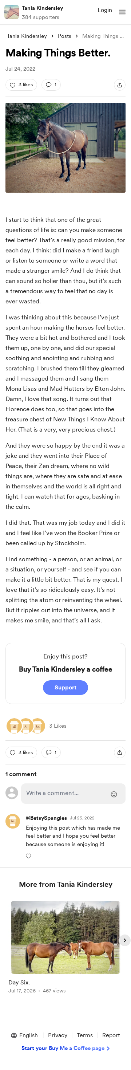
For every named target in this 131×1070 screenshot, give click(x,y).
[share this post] (120, 85)
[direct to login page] (73, 793)
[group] (65, 951)
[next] (125, 940)
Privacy (57, 1035)
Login (105, 10)
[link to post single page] (65, 948)
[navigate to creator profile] (11, 12)
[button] (122, 12)
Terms (85, 1035)
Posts (64, 36)
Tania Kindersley (42, 8)
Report (111, 1035)
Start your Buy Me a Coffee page (62, 1048)
